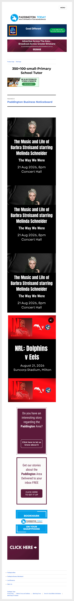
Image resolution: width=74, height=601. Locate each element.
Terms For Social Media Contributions (52, 593)
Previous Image (10, 62)
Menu (62, 8)
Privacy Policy (10, 593)
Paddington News (11, 572)
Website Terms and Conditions (23, 593)
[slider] (29, 400)
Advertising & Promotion (12, 595)
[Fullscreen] (54, 400)
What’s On (9, 584)
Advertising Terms (37, 593)
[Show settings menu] (50, 400)
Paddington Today (11, 591)
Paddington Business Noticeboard (15, 576)
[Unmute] (46, 400)
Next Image (18, 62)
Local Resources (11, 580)
